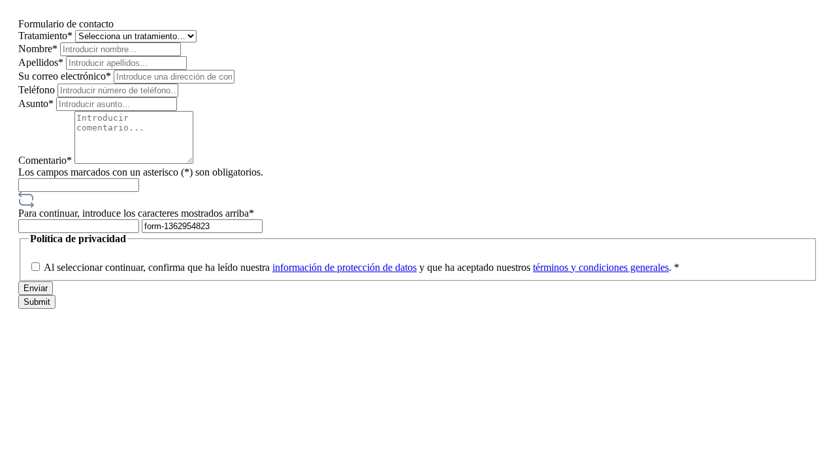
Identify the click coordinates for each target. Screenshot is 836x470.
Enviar (36, 288)
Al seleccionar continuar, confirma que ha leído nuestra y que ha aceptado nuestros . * (361, 267)
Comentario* (46, 160)
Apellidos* (42, 62)
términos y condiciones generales (601, 267)
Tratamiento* (46, 35)
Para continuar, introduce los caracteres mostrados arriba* (136, 213)
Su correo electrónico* (66, 76)
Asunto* (37, 103)
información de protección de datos (344, 267)
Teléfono (37, 89)
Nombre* (39, 48)
